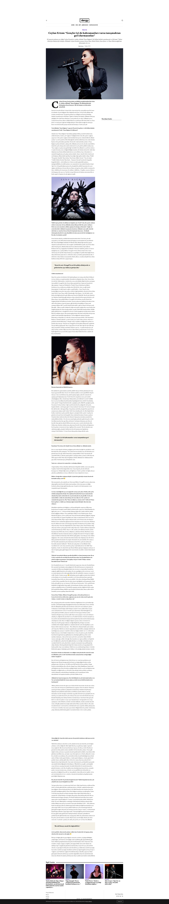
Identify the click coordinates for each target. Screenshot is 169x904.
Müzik (72, 25)
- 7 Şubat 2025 (84, 46)
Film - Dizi (78, 25)
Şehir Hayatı (85, 25)
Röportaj (84, 29)
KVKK (47, 899)
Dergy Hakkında (50, 892)
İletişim (47, 896)
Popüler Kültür (93, 25)
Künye (47, 894)
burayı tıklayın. (89, 901)
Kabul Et (120, 901)
